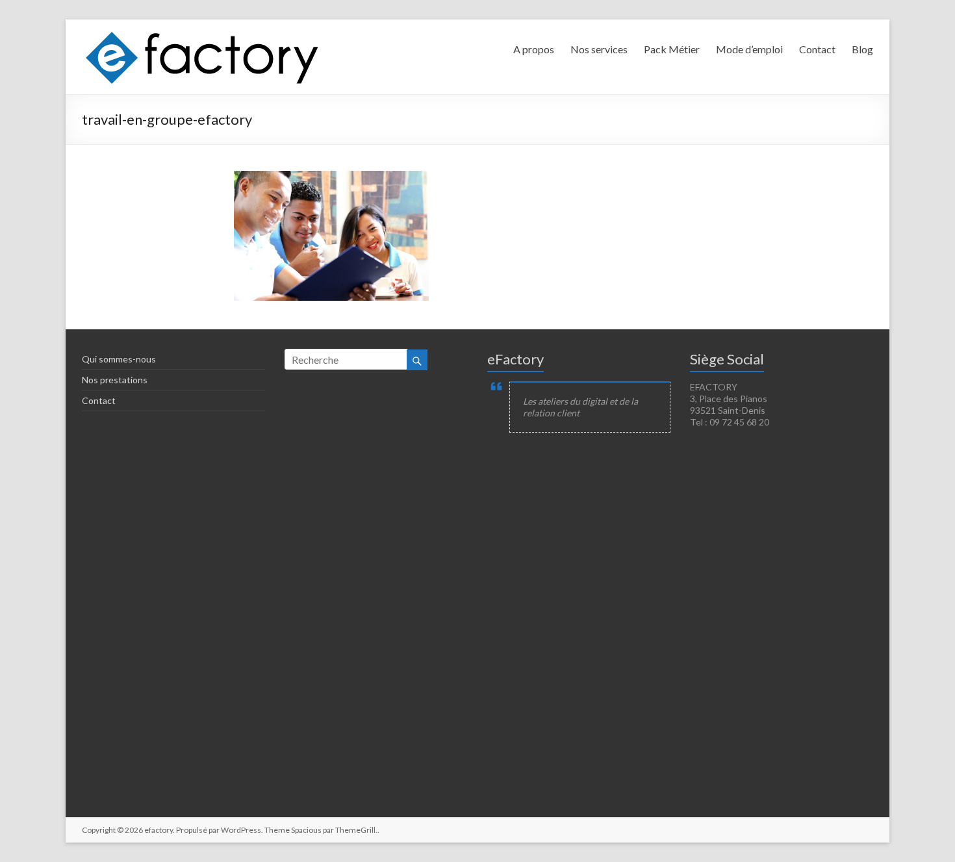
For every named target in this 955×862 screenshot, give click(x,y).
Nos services (599, 49)
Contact (817, 49)
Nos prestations (114, 379)
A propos (533, 49)
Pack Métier (672, 49)
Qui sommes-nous (119, 358)
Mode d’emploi (749, 49)
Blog (862, 49)
